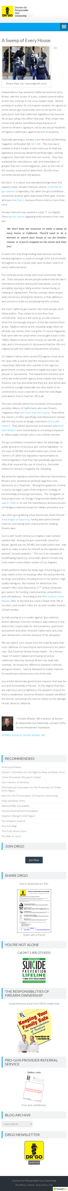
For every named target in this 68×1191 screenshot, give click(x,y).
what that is (17, 200)
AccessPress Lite (44, 1184)
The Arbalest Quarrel (13, 821)
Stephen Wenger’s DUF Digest (18, 816)
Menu (64, 27)
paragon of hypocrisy (18, 519)
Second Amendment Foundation (20, 810)
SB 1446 (36, 144)
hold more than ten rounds (34, 412)
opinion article (16, 216)
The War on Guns (11, 836)
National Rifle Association (16, 805)
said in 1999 (9, 502)
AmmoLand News (11, 767)
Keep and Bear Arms (13, 800)
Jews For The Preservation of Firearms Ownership (30, 795)
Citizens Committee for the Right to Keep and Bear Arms (33, 772)
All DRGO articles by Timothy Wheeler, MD (23, 735)
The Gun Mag (9, 826)
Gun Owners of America (15, 782)
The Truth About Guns (14, 831)
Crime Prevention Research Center (21, 777)
